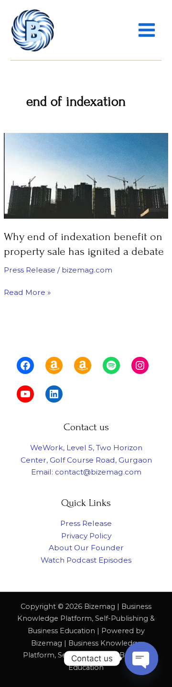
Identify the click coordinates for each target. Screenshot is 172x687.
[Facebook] (25, 365)
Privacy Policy (86, 535)
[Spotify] (111, 365)
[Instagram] (140, 365)
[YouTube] (25, 394)
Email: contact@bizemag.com (86, 471)
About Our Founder (86, 547)
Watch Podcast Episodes (86, 560)
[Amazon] (54, 365)
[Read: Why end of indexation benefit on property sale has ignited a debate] (86, 175)
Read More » (27, 291)
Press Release (29, 269)
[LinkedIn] (54, 394)
